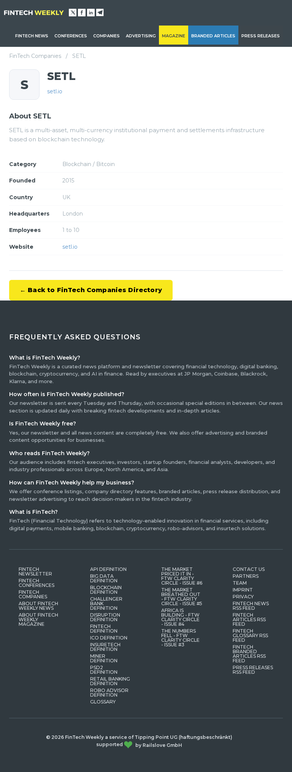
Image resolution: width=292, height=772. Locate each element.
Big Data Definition (103, 578)
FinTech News (31, 36)
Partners (246, 576)
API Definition (108, 569)
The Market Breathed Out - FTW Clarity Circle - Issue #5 (181, 596)
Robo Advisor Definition (109, 692)
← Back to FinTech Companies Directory (91, 290)
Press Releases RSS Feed (253, 670)
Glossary (103, 702)
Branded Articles (213, 36)
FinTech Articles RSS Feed (249, 619)
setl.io (54, 91)
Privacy (243, 596)
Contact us (249, 569)
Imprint (243, 590)
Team (240, 583)
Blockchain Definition (106, 590)
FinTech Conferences (36, 583)
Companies (106, 36)
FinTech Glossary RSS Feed (250, 635)
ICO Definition (108, 638)
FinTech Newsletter (35, 571)
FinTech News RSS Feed (251, 606)
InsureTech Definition (105, 647)
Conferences (70, 36)
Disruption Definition (105, 617)
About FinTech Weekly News (38, 606)
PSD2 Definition (103, 670)
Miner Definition (103, 658)
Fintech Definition (103, 628)
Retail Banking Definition (110, 681)
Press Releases (260, 36)
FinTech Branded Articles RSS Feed (249, 653)
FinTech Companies (35, 56)
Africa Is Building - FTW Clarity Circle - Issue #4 (180, 617)
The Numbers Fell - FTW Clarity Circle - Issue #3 (180, 637)
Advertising (141, 36)
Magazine (173, 36)
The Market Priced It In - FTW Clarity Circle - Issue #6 (181, 576)
